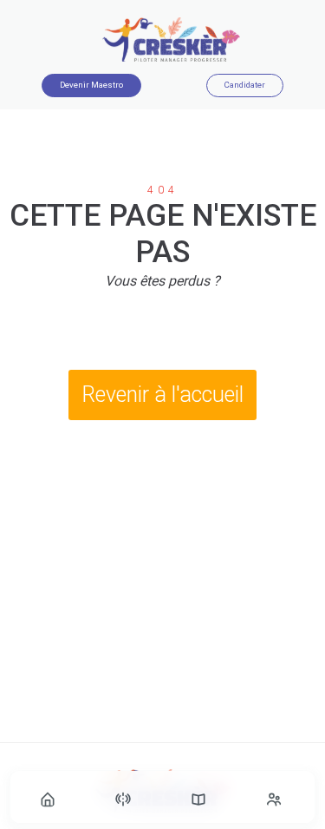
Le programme (200, 800)
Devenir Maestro (91, 84)
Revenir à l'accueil (162, 394)
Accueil (49, 800)
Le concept (124, 800)
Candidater (244, 84)
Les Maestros (275, 800)
